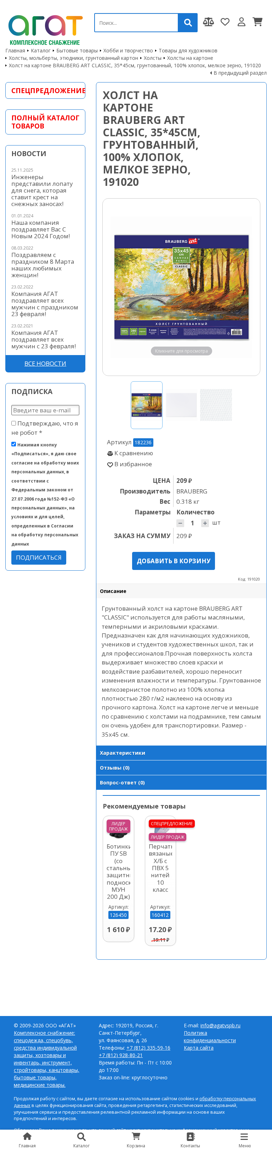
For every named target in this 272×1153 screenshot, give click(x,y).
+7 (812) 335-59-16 (148, 1047)
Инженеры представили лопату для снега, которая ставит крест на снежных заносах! (42, 190)
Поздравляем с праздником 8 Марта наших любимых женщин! (42, 264)
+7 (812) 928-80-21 (121, 1055)
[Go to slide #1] (147, 405)
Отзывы (115, 767)
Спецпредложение (45, 90)
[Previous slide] (114, 287)
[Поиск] (188, 22)
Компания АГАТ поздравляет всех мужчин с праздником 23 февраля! (44, 303)
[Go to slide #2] (181, 405)
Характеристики (122, 752)
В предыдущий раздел (240, 72)
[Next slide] (247, 287)
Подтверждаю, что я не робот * (44, 427)
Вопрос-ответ (122, 782)
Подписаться (39, 557)
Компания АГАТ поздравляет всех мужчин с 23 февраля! (43, 339)
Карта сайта (199, 1047)
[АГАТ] (44, 29)
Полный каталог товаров (45, 122)
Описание (113, 591)
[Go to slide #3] (216, 405)
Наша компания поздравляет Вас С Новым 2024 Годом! (40, 229)
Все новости (45, 363)
